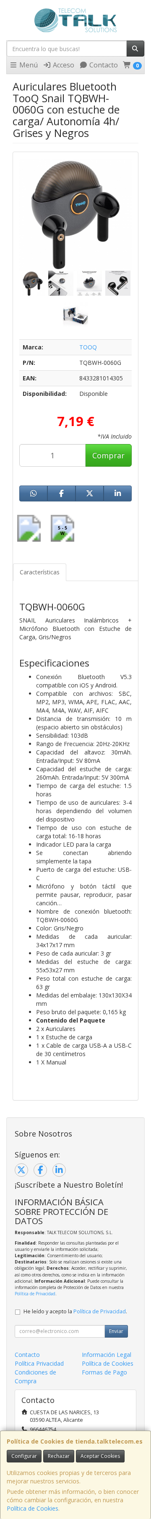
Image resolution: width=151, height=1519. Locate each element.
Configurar (24, 1456)
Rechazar (59, 1456)
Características (40, 572)
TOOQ (88, 347)
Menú (28, 65)
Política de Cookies (32, 1508)
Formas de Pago (104, 1372)
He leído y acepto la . (75, 1311)
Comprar (108, 455)
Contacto (103, 65)
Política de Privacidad (35, 1294)
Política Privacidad (39, 1363)
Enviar (116, 1331)
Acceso (62, 65)
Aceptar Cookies (100, 1456)
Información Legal (106, 1355)
